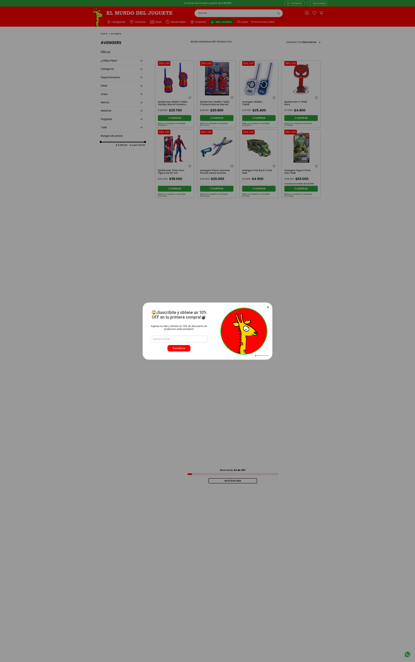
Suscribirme (179, 348)
